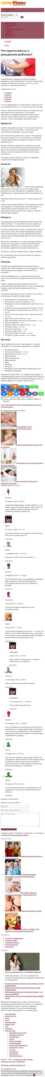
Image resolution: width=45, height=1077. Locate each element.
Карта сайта (9, 9)
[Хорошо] (29, 397)
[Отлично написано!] (9, 399)
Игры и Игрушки (15, 1041)
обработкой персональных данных (15, 835)
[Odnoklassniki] (15, 386)
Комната (8, 97)
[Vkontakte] (5, 386)
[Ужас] (3, 397)
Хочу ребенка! (10, 1014)
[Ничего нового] (19, 397)
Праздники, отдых (16, 1047)
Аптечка (8, 101)
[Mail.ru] (15, 390)
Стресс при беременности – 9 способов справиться (23, 972)
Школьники (9, 947)
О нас (7, 11)
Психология (13, 1052)
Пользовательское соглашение (13, 1061)
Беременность (10, 25)
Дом (6, 38)
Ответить (8, 515)
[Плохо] (9, 397)
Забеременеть (10, 23)
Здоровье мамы (11, 940)
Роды (7, 27)
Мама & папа (9, 35)
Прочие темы (10, 1031)
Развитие (8, 33)
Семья (11, 1039)
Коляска (8, 95)
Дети (3, 405)
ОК (34, 1075)
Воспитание (13, 1054)
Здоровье (9, 31)
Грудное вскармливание (14, 938)
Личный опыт (14, 1037)
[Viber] (5, 390)
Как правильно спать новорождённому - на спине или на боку (16, 428)
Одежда (8, 99)
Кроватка (8, 93)
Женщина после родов (13, 29)
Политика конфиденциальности (13, 1065)
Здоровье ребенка (12, 942)
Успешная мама (15, 1043)
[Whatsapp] (34, 386)
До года (12, 1049)
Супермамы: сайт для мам (23, 1059)
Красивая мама (10, 1022)
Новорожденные (28, 405)
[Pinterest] (24, 390)
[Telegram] (24, 386)
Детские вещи (11, 405)
